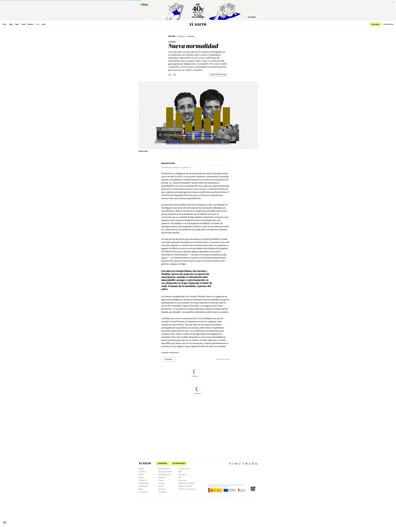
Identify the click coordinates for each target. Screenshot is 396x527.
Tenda (23, 24)
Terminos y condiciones (187, 489)
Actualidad (190, 36)
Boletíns (30, 24)
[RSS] (256, 463)
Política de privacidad (186, 483)
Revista (161, 486)
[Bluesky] (236, 463)
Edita (180, 471)
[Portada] (198, 24)
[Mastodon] (253, 463)
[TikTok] (249, 463)
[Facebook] (243, 463)
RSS (179, 477)
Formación (182, 474)
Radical (141, 477)
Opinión (172, 42)
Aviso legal (182, 480)
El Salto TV (143, 480)
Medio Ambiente (164, 469)
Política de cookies (185, 486)
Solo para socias (164, 474)
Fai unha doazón (179, 463)
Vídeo (11, 24)
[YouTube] (246, 463)
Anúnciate (162, 489)
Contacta (161, 483)
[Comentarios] (174, 75)
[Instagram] (233, 463)
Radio (17, 24)
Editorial (172, 36)
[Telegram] (230, 463)
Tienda (160, 480)
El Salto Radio (144, 483)
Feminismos (143, 492)
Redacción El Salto (168, 163)
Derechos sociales (165, 471)
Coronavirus (181, 36)
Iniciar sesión (387, 24)
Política (141, 469)
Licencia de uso (184, 469)
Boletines (161, 477)
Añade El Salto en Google (218, 75)
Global (141, 474)
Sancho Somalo (143, 151)
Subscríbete (375, 24)
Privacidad (162, 492)
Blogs (141, 489)
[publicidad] (198, 10)
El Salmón (142, 471)
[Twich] (240, 463)
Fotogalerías (143, 486)
